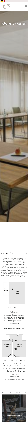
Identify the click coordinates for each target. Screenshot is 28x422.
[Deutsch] (2, 1)
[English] (4, 1)
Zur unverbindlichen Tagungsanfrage (14, 328)
